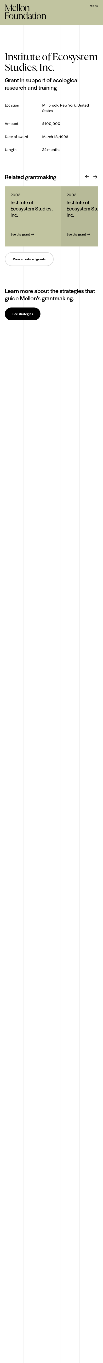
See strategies (22, 314)
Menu (94, 6)
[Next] (95, 176)
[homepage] (25, 11)
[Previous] (87, 176)
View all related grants (29, 259)
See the (20, 234)
